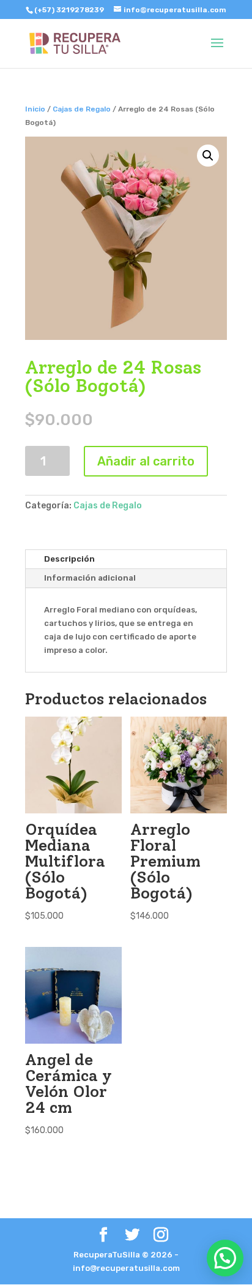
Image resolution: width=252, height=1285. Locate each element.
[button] (225, 1258)
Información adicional (90, 577)
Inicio (35, 109)
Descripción (69, 558)
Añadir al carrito (146, 461)
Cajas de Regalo (82, 109)
